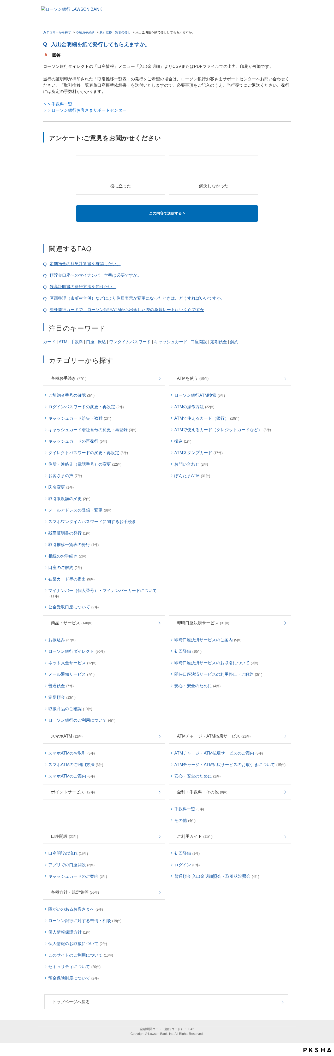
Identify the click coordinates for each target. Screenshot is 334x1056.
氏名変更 (61, 487)
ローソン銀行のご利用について (81, 720)
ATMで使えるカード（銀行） (206, 418)
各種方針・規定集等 (75, 892)
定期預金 (218, 342)
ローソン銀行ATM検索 (199, 395)
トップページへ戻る (71, 1002)
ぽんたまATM (192, 475)
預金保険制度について (73, 978)
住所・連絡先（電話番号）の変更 (84, 464)
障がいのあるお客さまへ (75, 909)
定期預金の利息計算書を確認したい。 (85, 264)
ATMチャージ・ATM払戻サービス (213, 736)
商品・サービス (71, 623)
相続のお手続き (67, 556)
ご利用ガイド (194, 836)
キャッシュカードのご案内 (77, 876)
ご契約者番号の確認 (71, 395)
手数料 (76, 342)
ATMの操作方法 (194, 407)
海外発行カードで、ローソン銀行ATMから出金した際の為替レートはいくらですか (127, 309)
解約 (234, 342)
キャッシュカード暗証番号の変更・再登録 (92, 430)
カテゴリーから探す (57, 32)
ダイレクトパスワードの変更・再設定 (88, 452)
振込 (102, 342)
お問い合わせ (191, 464)
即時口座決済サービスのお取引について (216, 663)
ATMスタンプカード (198, 452)
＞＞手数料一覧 (57, 104)
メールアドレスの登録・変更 (79, 510)
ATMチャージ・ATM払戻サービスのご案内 (218, 753)
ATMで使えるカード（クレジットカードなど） (222, 430)
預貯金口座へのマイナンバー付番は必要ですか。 (95, 275)
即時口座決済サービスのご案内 (207, 640)
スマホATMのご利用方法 (75, 764)
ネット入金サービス (72, 663)
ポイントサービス (73, 792)
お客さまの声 (65, 475)
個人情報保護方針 (69, 932)
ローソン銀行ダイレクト (76, 651)
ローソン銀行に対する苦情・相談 (84, 920)
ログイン (187, 865)
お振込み (61, 640)
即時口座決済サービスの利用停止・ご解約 (218, 674)
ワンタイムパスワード (130, 342)
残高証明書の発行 (69, 533)
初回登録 (187, 651)
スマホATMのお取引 (71, 753)
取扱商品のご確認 (70, 709)
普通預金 (61, 686)
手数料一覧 (189, 809)
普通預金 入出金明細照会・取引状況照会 (216, 876)
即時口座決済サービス (203, 623)
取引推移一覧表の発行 (115, 32)
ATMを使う (192, 378)
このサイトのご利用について (80, 955)
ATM (63, 342)
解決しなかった (213, 186)
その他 (184, 820)
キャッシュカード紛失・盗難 (79, 418)
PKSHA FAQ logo (317, 1050)
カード (49, 342)
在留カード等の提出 (71, 579)
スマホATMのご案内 (71, 776)
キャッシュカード (170, 342)
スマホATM (66, 736)
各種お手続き (85, 32)
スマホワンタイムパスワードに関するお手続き (92, 521)
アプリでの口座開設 (71, 865)
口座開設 (198, 342)
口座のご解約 (65, 567)
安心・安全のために (197, 686)
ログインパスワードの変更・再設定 (86, 407)
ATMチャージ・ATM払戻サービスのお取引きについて (229, 764)
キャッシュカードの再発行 (77, 441)
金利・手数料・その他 (202, 792)
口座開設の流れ (68, 853)
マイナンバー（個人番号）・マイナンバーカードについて (102, 593)
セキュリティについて (74, 966)
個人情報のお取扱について (77, 943)
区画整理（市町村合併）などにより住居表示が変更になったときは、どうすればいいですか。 (137, 298)
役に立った (120, 186)
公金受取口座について (73, 607)
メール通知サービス (71, 674)
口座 (90, 342)
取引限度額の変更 (69, 498)
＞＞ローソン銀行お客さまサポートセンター (85, 110)
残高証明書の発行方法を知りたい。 (83, 286)
